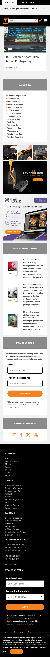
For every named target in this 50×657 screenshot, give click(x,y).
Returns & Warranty (13, 488)
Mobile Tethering (14, 113)
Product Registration (14, 499)
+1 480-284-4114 (12, 558)
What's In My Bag (14, 134)
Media (8, 464)
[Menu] (45, 21)
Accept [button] (16, 651)
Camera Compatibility (16, 95)
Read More (11, 67)
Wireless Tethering (15, 137)
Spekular (23, 2)
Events (8, 469)
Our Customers (12, 461)
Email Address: (14, 578)
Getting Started (13, 101)
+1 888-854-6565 (12, 556)
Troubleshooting (14, 128)
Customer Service (13, 485)
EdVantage (10, 526)
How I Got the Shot (15, 107)
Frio (32, 2)
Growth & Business (15, 104)
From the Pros (13, 98)
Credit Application (13, 520)
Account (9, 496)
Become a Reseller (13, 517)
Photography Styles (15, 116)
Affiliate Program (12, 529)
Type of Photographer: (17, 591)
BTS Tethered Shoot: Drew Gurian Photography (22, 59)
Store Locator (11, 564)
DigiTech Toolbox (13, 534)
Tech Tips (11, 122)
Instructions (10, 493)
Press (7, 466)
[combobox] (24, 383)
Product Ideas (11, 507)
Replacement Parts (13, 491)
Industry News (13, 110)
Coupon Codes (12, 505)
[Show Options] (40, 383)
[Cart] (40, 20)
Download (25, 393)
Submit (25, 606)
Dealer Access (11, 523)
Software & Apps (14, 119)
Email (10, 364)
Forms (8, 475)
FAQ (7, 502)
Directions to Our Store (15, 550)
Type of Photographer (18, 377)
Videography (12, 131)
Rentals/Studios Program (16, 532)
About (8, 458)
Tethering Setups (14, 125)
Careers (8, 472)
